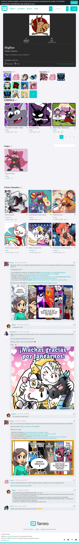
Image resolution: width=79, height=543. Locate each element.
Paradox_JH (8, 217)
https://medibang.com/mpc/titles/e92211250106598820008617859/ (49, 277)
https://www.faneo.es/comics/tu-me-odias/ (34, 435)
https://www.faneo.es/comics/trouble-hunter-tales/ (40, 278)
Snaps (29, 9)
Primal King (34, 127)
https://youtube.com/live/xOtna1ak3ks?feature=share (41, 283)
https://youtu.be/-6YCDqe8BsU (30, 427)
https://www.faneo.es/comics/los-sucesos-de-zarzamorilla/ (48, 280)
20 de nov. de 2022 (23, 332)
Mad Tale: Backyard (61, 127)
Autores (21, 9)
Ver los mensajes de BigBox (65, 64)
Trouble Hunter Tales (14, 127)
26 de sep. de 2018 (20, 506)
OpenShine (11, 536)
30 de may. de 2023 (23, 325)
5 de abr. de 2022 (20, 421)
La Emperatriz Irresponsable (37, 215)
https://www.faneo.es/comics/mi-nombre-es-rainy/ (40, 434)
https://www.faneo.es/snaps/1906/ (21, 486)
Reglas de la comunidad (48, 529)
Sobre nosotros (28, 529)
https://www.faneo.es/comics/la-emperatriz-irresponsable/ (48, 437)
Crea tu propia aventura (12, 248)
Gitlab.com (6, 540)
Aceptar (74, 2)
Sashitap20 (32, 250)
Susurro (31, 217)
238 (8, 178)
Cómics (12, 9)
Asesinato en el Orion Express (62, 248)
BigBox (7, 130)
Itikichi (7, 250)
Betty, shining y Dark (35, 248)
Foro (36, 9)
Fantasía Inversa (58, 215)
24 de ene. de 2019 (21, 480)
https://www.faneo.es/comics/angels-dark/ (35, 432)
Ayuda (37, 529)
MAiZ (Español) (9, 215)
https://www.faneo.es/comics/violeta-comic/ (34, 275)
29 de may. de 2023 (21, 262)
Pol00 (11, 506)
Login (74, 9)
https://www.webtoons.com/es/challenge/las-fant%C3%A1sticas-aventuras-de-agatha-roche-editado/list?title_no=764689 (38, 273)
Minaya (55, 217)
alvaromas (55, 250)
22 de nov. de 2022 (23, 414)
